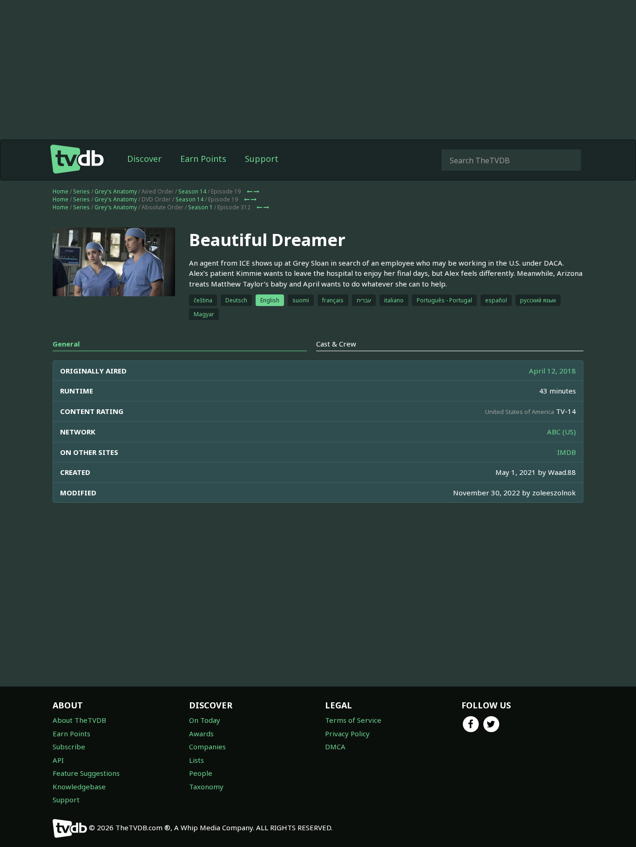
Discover (144, 158)
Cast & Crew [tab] (336, 343)
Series (81, 191)
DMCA (335, 746)
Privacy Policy (347, 733)
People (200, 773)
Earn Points (203, 158)
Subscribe (69, 746)
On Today (204, 720)
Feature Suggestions (86, 773)
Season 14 (192, 191)
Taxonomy (206, 786)
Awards (201, 733)
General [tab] (66, 343)
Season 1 (200, 207)
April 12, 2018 (552, 370)
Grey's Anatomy (116, 191)
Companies (207, 746)
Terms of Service (353, 720)
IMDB (566, 452)
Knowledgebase (79, 786)
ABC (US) (561, 431)
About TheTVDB (79, 720)
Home (60, 191)
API (58, 760)
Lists (196, 760)
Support (261, 158)
